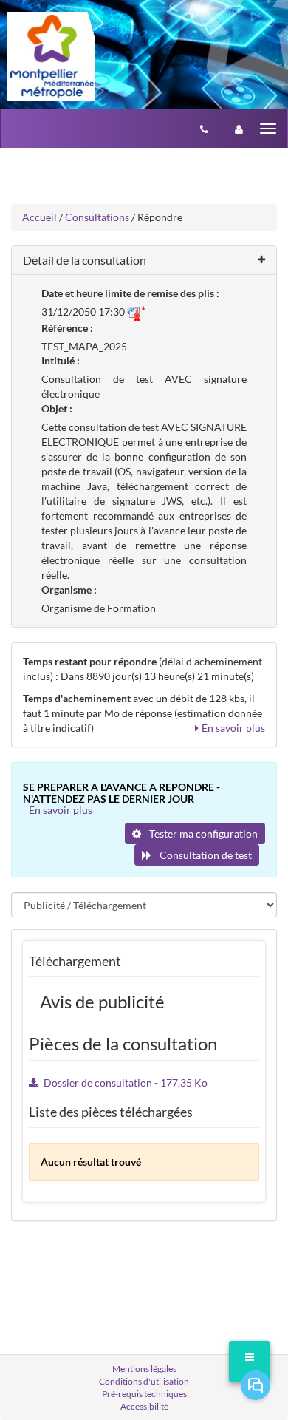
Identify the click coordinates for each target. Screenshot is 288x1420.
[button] (144, 260)
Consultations (97, 217)
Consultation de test (204, 855)
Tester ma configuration (202, 833)
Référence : (67, 328)
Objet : (56, 408)
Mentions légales (144, 1368)
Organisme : (69, 589)
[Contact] (204, 128)
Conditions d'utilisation (144, 1381)
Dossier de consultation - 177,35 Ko (126, 1082)
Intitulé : (60, 360)
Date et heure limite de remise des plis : (130, 293)
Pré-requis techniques (144, 1393)
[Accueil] (51, 56)
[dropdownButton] (249, 1362)
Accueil (39, 217)
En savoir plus (233, 727)
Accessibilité (144, 1406)
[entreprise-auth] (239, 128)
